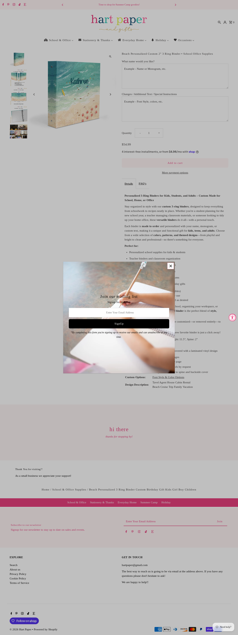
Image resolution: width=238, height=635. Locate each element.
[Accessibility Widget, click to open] (232, 317)
